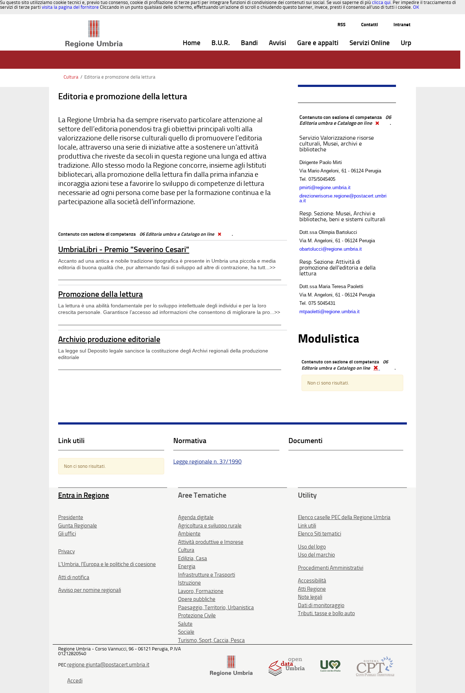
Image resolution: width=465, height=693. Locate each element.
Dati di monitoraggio (321, 605)
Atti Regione (312, 589)
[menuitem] (191, 43)
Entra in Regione (83, 495)
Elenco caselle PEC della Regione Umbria (344, 517)
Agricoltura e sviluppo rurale (210, 525)
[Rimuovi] (219, 234)
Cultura (71, 77)
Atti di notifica (73, 577)
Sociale (186, 632)
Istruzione (189, 583)
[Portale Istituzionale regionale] (231, 665)
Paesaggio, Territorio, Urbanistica (216, 607)
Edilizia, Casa (192, 558)
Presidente (70, 517)
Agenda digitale (196, 517)
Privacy (66, 551)
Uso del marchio (316, 554)
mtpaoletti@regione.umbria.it (329, 311)
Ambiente (189, 533)
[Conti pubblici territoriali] (375, 665)
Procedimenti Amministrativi (330, 568)
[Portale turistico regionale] (330, 665)
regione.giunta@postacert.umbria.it (108, 664)
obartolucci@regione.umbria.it (330, 249)
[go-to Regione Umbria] (94, 24)
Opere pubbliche (196, 599)
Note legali (310, 597)
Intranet (402, 24)
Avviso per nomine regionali (89, 590)
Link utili (307, 525)
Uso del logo (312, 546)
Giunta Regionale (77, 525)
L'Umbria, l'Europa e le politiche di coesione (107, 564)
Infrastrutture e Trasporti (206, 574)
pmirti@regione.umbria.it (325, 187)
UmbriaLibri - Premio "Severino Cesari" (123, 249)
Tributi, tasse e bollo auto (326, 613)
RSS (341, 24)
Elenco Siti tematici (319, 533)
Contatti (369, 24)
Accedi (74, 680)
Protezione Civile (197, 615)
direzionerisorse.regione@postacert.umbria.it (343, 198)
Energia (186, 566)
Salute (185, 624)
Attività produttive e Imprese (210, 542)
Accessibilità (312, 580)
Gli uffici (67, 533)
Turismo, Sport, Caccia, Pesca (211, 640)
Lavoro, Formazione (200, 591)
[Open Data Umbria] (286, 665)
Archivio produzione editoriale (109, 339)
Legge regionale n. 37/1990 (207, 461)
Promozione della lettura (100, 294)
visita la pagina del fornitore (70, 7)
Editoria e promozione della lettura (119, 77)
